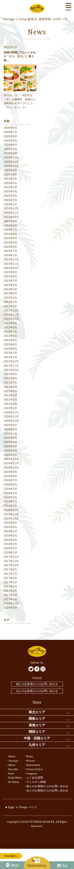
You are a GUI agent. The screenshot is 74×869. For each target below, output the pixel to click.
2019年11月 (11, 463)
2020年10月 (11, 420)
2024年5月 (10, 238)
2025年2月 (10, 200)
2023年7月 (10, 280)
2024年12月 (11, 208)
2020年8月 (10, 429)
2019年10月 (11, 467)
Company (31, 773)
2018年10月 (11, 518)
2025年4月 (10, 191)
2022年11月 (11, 314)
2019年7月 (10, 480)
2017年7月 (10, 573)
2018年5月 (10, 535)
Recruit (30, 760)
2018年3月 (10, 543)
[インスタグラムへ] (42, 669)
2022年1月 (10, 357)
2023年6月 (10, 285)
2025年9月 (10, 170)
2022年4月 (10, 344)
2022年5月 (10, 340)
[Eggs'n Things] (37, 10)
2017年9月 (10, 569)
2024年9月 (10, 221)
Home (11, 756)
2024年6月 (10, 233)
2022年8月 (10, 327)
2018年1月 (10, 552)
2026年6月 (10, 136)
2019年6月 (10, 484)
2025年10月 (11, 165)
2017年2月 (10, 595)
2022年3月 (10, 348)
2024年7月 (10, 229)
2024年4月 (10, 242)
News (29, 756)
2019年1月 (10, 505)
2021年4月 (10, 395)
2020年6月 (10, 437)
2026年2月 (10, 153)
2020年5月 (10, 442)
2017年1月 (10, 599)
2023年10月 (11, 268)
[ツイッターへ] (31, 669)
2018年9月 (10, 522)
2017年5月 (10, 582)
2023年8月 (10, 276)
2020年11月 (11, 416)
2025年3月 (10, 195)
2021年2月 (10, 403)
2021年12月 (11, 361)
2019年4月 (10, 493)
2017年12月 (11, 556)
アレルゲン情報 (36, 782)
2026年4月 (10, 144)
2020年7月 (10, 433)
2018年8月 (10, 527)
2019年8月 (10, 476)
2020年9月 (10, 425)
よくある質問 (34, 777)
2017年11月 (11, 561)
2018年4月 (10, 539)
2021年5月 (10, 391)
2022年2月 (10, 352)
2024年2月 (10, 250)
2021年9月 (10, 374)
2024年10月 (11, 217)
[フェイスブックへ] (36, 669)
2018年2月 (10, 548)
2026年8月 (10, 127)
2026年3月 (10, 149)
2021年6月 (10, 386)
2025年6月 (10, 183)
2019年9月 (10, 471)
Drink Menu (15, 777)
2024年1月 (10, 255)
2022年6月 (10, 335)
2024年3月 (10, 246)
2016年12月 (11, 603)
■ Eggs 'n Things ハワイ (21, 807)
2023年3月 (10, 297)
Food (11, 773)
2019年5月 (10, 488)
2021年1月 (10, 408)
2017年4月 (10, 586)
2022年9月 (10, 323)
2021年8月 (10, 378)
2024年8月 (10, 225)
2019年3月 (10, 497)
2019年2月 (10, 501)
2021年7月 (10, 382)
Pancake (13, 769)
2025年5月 (10, 187)
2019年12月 (11, 459)
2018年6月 (10, 531)
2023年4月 (10, 293)
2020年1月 (10, 454)
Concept (13, 760)
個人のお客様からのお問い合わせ (37, 684)
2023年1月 (10, 306)
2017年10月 (11, 565)
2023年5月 (10, 289)
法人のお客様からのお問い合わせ (37, 691)
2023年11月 (11, 263)
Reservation (33, 765)
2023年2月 (10, 301)
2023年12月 (11, 259)
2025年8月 (10, 174)
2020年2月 (10, 450)
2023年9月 (10, 272)
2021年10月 (11, 369)
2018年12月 (11, 510)
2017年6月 (10, 578)
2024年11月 (11, 212)
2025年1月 (10, 204)
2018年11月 (11, 514)
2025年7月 (10, 178)
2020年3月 (10, 446)
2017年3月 (10, 590)
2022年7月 (10, 331)
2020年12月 (11, 412)
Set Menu (13, 782)
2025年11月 (11, 161)
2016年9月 (10, 607)
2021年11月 (11, 365)
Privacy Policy (34, 769)
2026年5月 (10, 140)
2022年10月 (11, 318)
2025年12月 (11, 157)
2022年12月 (11, 310)
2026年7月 (10, 132)
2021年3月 (10, 399)
